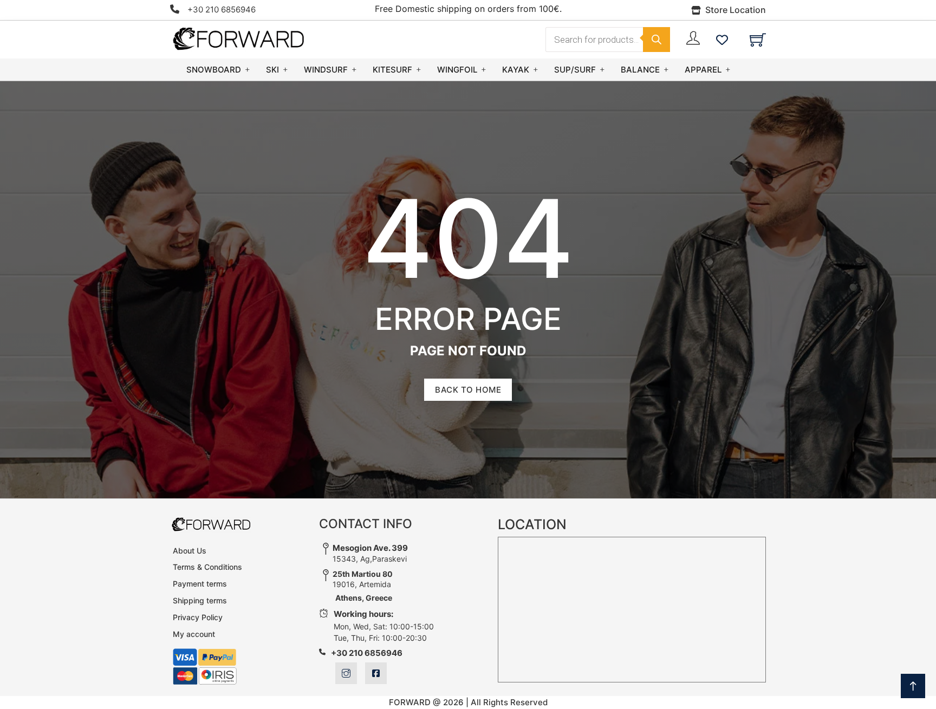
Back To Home (468, 390)
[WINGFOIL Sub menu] (484, 70)
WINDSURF (326, 69)
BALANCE (640, 69)
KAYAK (515, 69)
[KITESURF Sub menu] (419, 70)
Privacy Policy (198, 617)
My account (194, 634)
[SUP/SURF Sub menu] (602, 70)
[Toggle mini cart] (758, 39)
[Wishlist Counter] (722, 39)
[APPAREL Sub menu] (728, 70)
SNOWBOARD (213, 69)
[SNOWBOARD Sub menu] (247, 70)
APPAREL (703, 69)
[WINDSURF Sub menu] (354, 70)
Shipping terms (200, 600)
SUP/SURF (575, 69)
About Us (189, 550)
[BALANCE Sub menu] (666, 70)
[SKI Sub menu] (285, 70)
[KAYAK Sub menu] (536, 70)
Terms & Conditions (207, 566)
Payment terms (200, 583)
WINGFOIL (457, 69)
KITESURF (392, 69)
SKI (272, 69)
